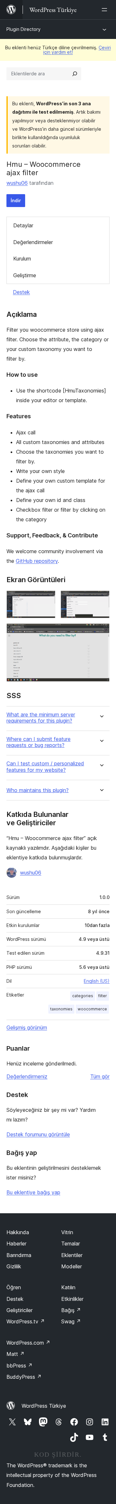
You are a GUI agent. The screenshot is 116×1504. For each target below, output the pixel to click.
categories (82, 995)
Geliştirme (24, 275)
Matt (15, 1354)
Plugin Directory (23, 29)
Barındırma (18, 1255)
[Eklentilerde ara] (74, 73)
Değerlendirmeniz (26, 1076)
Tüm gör (100, 1076)
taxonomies (61, 1009)
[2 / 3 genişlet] (101, 599)
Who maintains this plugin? (37, 790)
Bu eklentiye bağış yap (33, 1192)
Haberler (16, 1243)
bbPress (19, 1365)
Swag (71, 1321)
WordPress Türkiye (44, 1406)
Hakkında (17, 1232)
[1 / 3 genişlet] (47, 599)
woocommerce (92, 1009)
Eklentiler (71, 1255)
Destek (21, 292)
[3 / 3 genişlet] (101, 632)
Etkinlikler (72, 1299)
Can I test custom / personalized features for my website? (45, 767)
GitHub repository (37, 561)
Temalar (70, 1243)
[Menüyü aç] (105, 9)
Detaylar (23, 225)
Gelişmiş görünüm (26, 1027)
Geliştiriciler (19, 1310)
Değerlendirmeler (33, 242)
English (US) (97, 981)
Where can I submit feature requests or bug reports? (38, 742)
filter (102, 995)
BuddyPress (24, 1377)
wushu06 (17, 183)
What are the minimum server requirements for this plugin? (40, 718)
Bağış (71, 1310)
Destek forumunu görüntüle (38, 1134)
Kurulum (22, 258)
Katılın (68, 1287)
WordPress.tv (25, 1321)
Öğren (13, 1287)
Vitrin (67, 1232)
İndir (16, 200)
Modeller (71, 1266)
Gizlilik (13, 1266)
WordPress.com (28, 1342)
